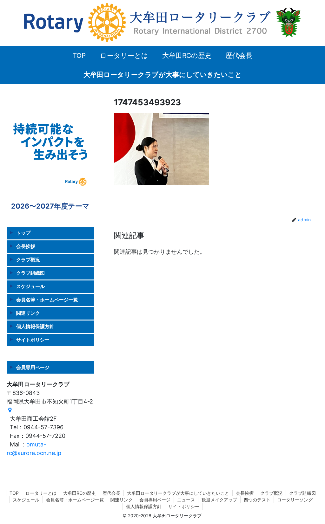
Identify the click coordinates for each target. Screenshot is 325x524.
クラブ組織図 (30, 273)
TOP (14, 493)
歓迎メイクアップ (219, 499)
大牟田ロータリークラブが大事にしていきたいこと (178, 493)
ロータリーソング (295, 499)
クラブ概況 (28, 259)
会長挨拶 (25, 246)
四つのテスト (257, 499)
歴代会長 (111, 493)
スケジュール (30, 286)
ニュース (186, 499)
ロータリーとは (40, 493)
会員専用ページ (33, 367)
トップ (23, 233)
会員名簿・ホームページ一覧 (47, 299)
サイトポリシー (33, 339)
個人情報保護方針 (35, 326)
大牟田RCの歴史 (79, 493)
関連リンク (28, 313)
